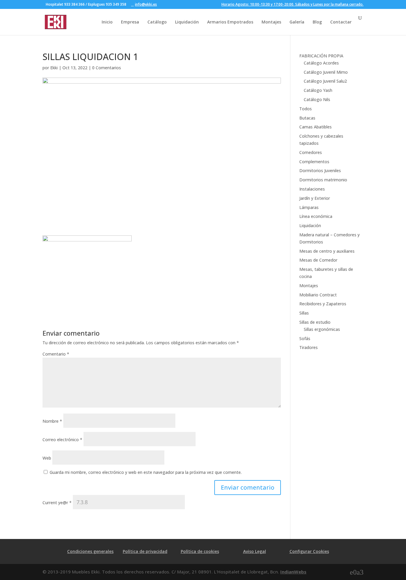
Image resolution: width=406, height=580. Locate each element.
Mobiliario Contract (318, 295)
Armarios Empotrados (230, 22)
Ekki (54, 67)
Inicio (107, 22)
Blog (317, 22)
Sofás (304, 338)
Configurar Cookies (309, 551)
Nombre (52, 421)
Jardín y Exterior (314, 198)
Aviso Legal (254, 551)
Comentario (56, 354)
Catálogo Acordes (321, 63)
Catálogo (157, 22)
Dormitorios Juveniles (320, 170)
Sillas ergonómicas (322, 329)
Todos (305, 108)
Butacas (307, 118)
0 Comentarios (106, 67)
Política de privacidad (145, 551)
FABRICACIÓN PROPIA (321, 56)
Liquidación (187, 22)
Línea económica (315, 216)
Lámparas (309, 207)
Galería (296, 22)
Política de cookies (200, 551)
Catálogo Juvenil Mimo (326, 72)
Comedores (310, 152)
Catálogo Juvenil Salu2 (325, 81)
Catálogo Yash (318, 90)
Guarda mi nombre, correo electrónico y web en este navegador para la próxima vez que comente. (146, 472)
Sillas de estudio (315, 322)
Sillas (304, 313)
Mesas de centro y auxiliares (327, 251)
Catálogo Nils (317, 99)
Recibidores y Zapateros (322, 303)
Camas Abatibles (315, 127)
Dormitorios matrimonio (323, 180)
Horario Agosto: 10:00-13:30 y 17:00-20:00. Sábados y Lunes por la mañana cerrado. (292, 5)
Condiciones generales (90, 551)
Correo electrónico (62, 439)
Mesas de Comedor (318, 260)
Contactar (341, 22)
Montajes (271, 22)
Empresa (130, 22)
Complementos (314, 161)
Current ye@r (57, 502)
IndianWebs (293, 572)
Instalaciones (312, 189)
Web (47, 458)
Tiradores (308, 347)
